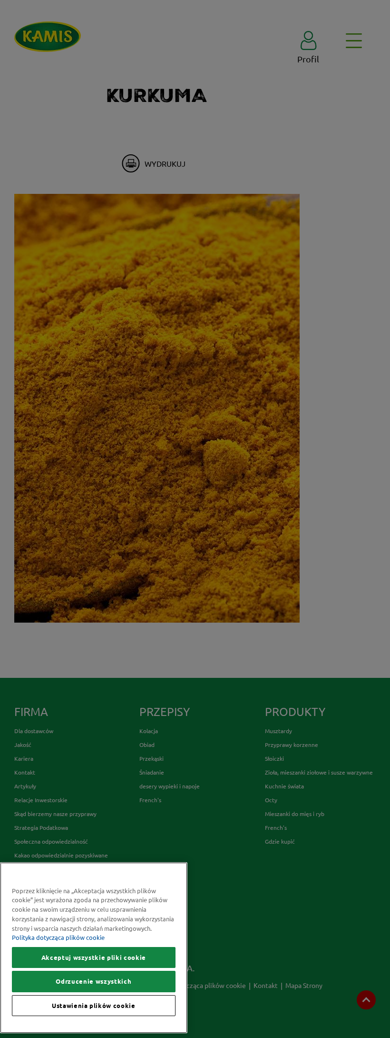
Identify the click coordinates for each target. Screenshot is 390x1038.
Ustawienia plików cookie (94, 1005)
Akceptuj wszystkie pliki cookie (93, 957)
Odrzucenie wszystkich (93, 981)
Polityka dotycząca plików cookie (58, 937)
